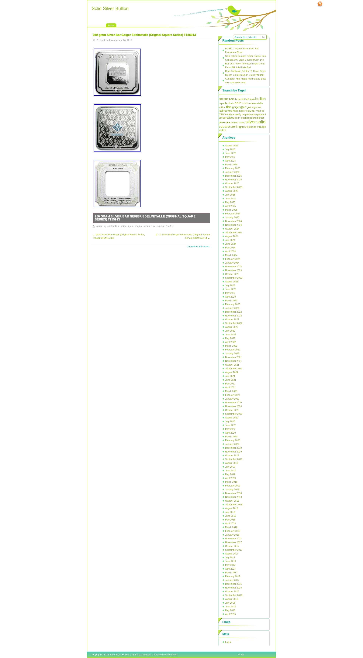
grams (257, 107)
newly (238, 114)
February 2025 (232, 213)
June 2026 (230, 153)
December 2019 (233, 448)
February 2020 (232, 440)
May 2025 (230, 202)
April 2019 (230, 478)
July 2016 (230, 603)
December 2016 (233, 584)
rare (227, 122)
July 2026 (230, 149)
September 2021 (233, 368)
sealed (234, 122)
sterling (235, 126)
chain (231, 103)
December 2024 (233, 221)
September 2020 (233, 414)
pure (222, 122)
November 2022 (233, 315)
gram (99, 226)
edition (222, 107)
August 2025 (231, 191)
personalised (226, 117)
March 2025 (231, 210)
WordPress (172, 654)
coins (245, 103)
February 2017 (232, 576)
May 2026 (230, 157)
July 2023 (230, 285)
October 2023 (232, 274)
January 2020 (232, 444)
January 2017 (232, 580)
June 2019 (230, 470)
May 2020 (230, 429)
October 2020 (232, 410)
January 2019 (232, 489)
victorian (252, 126)
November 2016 (233, 587)
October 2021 (232, 364)
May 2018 (230, 519)
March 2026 (231, 164)
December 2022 (233, 312)
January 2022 (232, 353)
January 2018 (232, 535)
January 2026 (232, 172)
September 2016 (233, 595)
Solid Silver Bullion (110, 8)
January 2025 (232, 217)
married (260, 111)
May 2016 (230, 610)
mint (222, 114)
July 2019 (230, 466)
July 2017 (230, 557)
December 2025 (233, 176)
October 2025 (232, 183)
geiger (124, 226)
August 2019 (231, 463)
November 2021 (233, 361)
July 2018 (230, 512)
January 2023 (232, 308)
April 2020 (230, 432)
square (160, 226)
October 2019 (232, 455)
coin (238, 103)
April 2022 (230, 342)
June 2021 (230, 380)
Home (111, 25)
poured (253, 117)
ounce (253, 114)
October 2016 (232, 591)
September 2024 (233, 232)
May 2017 (230, 565)
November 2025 (233, 179)
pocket (245, 117)
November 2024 (233, 225)
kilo (247, 111)
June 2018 (230, 516)
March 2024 (231, 255)
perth (237, 117)
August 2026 (231, 145)
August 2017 (231, 553)
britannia (250, 99)
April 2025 (230, 206)
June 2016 (230, 606)
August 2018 (231, 508)
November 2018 (233, 497)
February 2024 (232, 259)
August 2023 (231, 281)
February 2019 (232, 485)
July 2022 (230, 330)
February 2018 (232, 531)
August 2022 (231, 327)
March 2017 (231, 572)
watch (222, 130)
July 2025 (230, 194)
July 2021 (230, 376)
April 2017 (230, 569)
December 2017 (233, 538)
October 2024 (232, 228)
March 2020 (231, 436)
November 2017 (233, 542)
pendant (261, 114)
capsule (223, 103)
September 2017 (233, 550)
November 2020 (233, 406)
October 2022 (232, 319)
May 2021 (230, 383)
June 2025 (230, 198)
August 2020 (231, 417)
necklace (229, 114)
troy (243, 126)
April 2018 (230, 523)
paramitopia (145, 654)
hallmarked (225, 110)
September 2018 (233, 504)
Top (242, 654)
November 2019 (233, 451)
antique (224, 99)
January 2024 (232, 262)
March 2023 (231, 300)
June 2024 (230, 244)
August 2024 (231, 236)
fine (229, 107)
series (146, 226)
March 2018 (231, 527)
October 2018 (232, 500)
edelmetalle (113, 226)
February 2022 (232, 349)
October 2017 (232, 546)
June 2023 (230, 289)
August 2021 (231, 372)
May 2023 (230, 293)
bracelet (240, 99)
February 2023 (232, 304)
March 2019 (231, 482)
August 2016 (231, 599)
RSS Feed (320, 4)
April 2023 (230, 296)
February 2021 (232, 395)
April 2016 (230, 614)
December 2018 (233, 493)
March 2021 (231, 391)
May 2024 (230, 247)
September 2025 (233, 187)
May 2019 (230, 474)
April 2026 (230, 160)
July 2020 (230, 421)
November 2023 (233, 270)
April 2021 (230, 387)
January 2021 (232, 398)
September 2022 (233, 323)
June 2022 (230, 334)
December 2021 (233, 357)
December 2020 (233, 402)
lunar (252, 110)
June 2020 (230, 425)
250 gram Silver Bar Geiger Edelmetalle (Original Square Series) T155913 (145, 218)
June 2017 (230, 561)
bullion (260, 99)
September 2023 (233, 278)
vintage (261, 126)
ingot (241, 110)
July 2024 (230, 240)
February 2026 (232, 168)
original (138, 226)
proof (261, 117)
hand (235, 111)
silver (153, 226)
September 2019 (233, 459)
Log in (228, 642)
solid (260, 121)
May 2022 (230, 338)
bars (232, 99)
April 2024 (230, 251)
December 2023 (233, 266)
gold (243, 107)
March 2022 (231, 346)
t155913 (170, 226)
